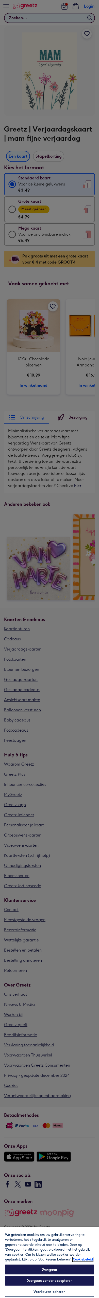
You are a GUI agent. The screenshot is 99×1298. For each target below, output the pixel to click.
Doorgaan (49, 1269)
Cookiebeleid (83, 1259)
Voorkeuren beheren (49, 1292)
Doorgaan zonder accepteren (49, 1281)
